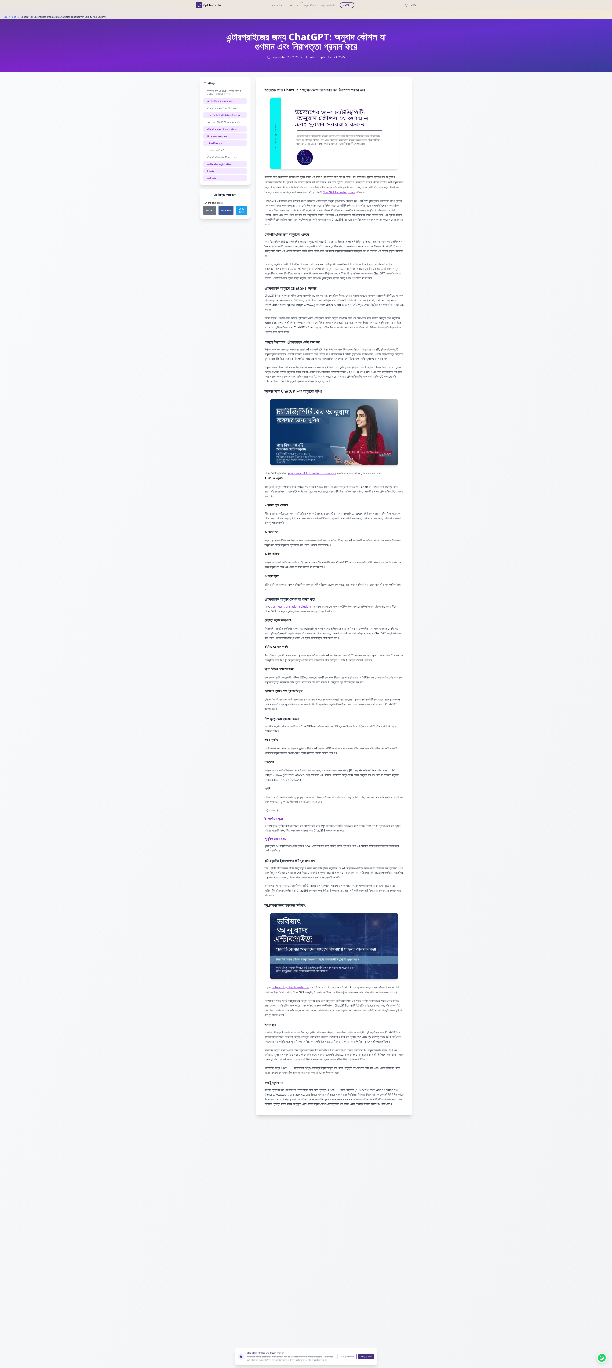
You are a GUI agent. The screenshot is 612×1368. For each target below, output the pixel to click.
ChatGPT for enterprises (339, 192)
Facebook (226, 210)
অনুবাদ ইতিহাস (310, 5)
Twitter (209, 210)
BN (5, 16)
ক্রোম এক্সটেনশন (328, 5)
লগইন (413, 5)
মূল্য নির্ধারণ (347, 5)
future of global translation (290, 987)
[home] (209, 5)
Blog (13, 16)
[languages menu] (406, 5)
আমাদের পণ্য (276, 5)
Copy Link (241, 210)
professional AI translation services (312, 473)
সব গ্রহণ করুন (366, 1356)
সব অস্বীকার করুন (347, 1356)
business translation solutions (291, 606)
